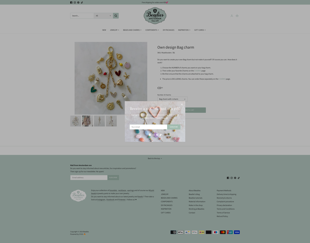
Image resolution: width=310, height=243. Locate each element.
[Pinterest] (157, 134)
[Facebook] (150, 134)
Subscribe (174, 127)
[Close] (182, 104)
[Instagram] (153, 134)
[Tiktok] (161, 134)
